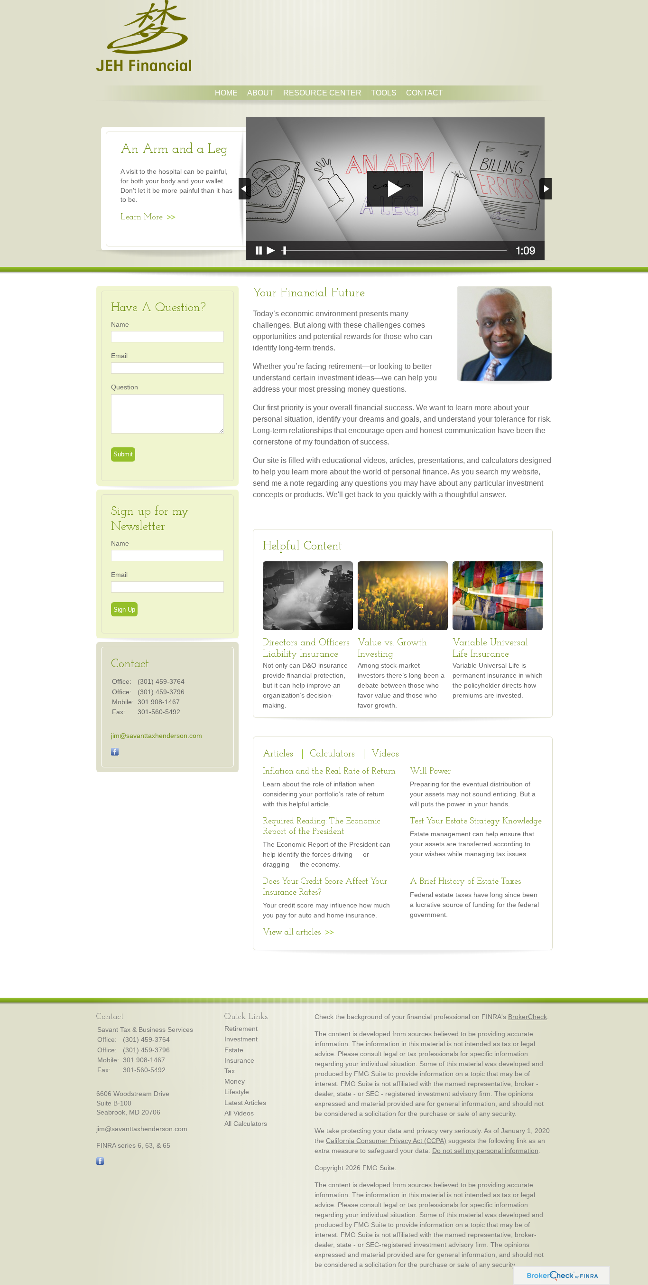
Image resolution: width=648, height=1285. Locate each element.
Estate (233, 1050)
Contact (424, 93)
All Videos (239, 1113)
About (260, 93)
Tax (229, 1071)
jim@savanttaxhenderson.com (156, 735)
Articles (278, 754)
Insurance (239, 1060)
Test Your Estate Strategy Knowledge (476, 821)
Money (234, 1081)
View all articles (292, 932)
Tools (384, 93)
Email (119, 355)
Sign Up (124, 609)
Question (124, 387)
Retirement (241, 1028)
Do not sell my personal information (485, 1150)
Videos (385, 754)
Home (226, 93)
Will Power (430, 771)
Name (120, 324)
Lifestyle (236, 1092)
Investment (241, 1039)
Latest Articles (245, 1102)
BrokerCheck (527, 1016)
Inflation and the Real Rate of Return (329, 771)
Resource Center (322, 93)
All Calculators (245, 1123)
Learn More (141, 217)
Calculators (332, 754)
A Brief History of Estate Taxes (465, 882)
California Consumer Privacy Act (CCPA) (386, 1140)
